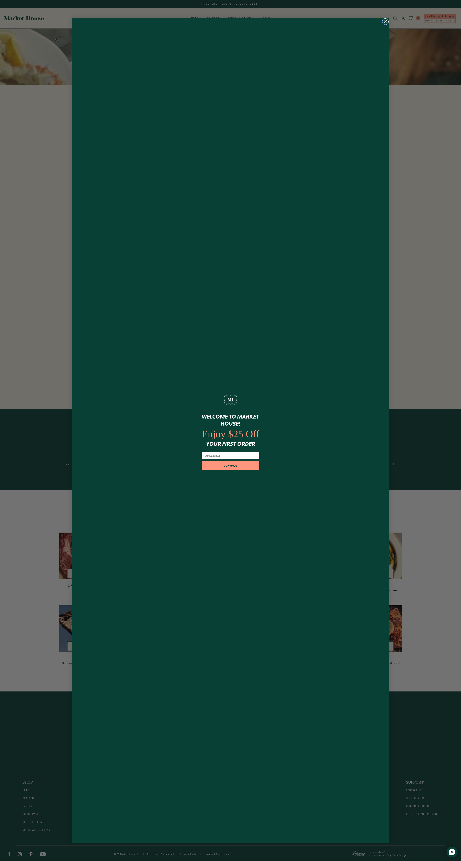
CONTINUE (230, 466)
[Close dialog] (385, 22)
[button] (452, 852)
